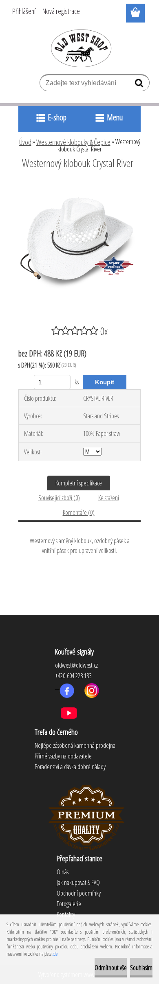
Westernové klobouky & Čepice (73, 142)
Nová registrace (61, 11)
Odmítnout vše (111, 967)
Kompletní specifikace (78, 482)
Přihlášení (23, 11)
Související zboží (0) (59, 497)
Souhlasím (141, 967)
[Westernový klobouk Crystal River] (79, 185)
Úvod (25, 142)
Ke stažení (108, 497)
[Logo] (80, 47)
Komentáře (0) (79, 512)
